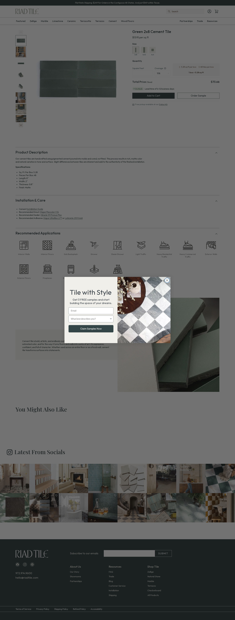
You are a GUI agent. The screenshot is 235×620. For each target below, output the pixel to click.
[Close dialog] (167, 280)
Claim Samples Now (91, 328)
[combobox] (90, 319)
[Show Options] (110, 319)
